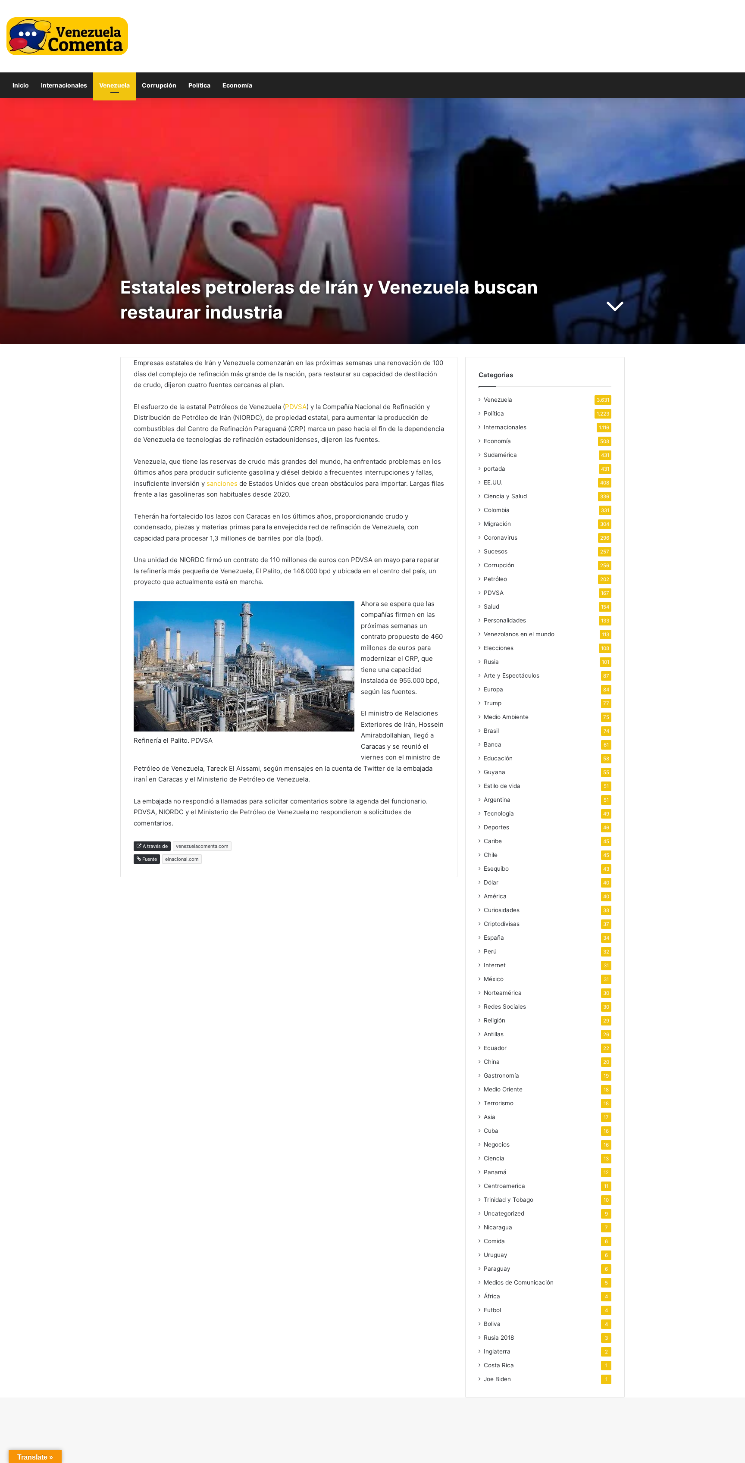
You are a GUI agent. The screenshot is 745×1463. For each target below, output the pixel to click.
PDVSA (296, 407)
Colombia (497, 509)
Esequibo (496, 868)
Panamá (495, 1172)
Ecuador (495, 1047)
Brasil (491, 730)
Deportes (496, 827)
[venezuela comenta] (67, 36)
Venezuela (114, 85)
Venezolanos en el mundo (519, 634)
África (492, 1296)
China (492, 1061)
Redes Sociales (505, 1006)
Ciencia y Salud (505, 496)
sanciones (223, 483)
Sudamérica (500, 454)
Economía (237, 85)
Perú (490, 951)
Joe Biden (497, 1378)
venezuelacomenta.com (202, 846)
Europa (493, 689)
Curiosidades (502, 910)
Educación (498, 758)
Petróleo (495, 578)
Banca (492, 744)
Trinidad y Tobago (508, 1199)
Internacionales (64, 85)
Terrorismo (498, 1103)
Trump (492, 703)
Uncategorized (504, 1213)
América (495, 896)
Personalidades (505, 620)
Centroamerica (504, 1185)
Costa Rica (499, 1365)
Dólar (491, 882)
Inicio (21, 85)
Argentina (497, 799)
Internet (495, 965)
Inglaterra (497, 1351)
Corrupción (159, 85)
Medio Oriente (503, 1089)
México (494, 978)
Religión (494, 1020)
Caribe (493, 841)
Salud (491, 606)
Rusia (491, 661)
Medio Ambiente (506, 716)
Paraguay (497, 1268)
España (494, 937)
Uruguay (495, 1254)
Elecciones (498, 647)
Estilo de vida (502, 785)
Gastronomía (501, 1075)
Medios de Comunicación (519, 1282)
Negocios (497, 1144)
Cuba (491, 1130)
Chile (491, 854)
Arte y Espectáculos (511, 675)
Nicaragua (498, 1227)
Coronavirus (500, 537)
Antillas (494, 1034)
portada (494, 468)
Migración (497, 523)
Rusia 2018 (499, 1337)
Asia (489, 1116)
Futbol (492, 1310)
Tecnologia (499, 813)
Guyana (494, 772)
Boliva (492, 1323)
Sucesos (495, 551)
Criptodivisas (502, 923)
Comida (494, 1241)
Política (199, 85)
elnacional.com (182, 859)
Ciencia (494, 1158)
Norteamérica (503, 992)
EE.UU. (493, 482)
